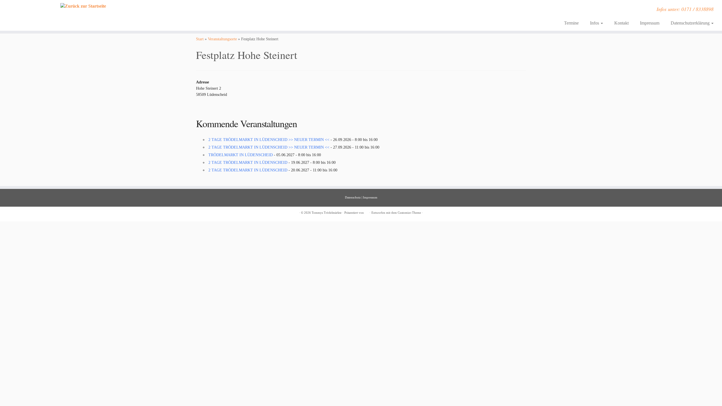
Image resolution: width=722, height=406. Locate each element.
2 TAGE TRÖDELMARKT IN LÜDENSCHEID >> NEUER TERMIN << (268, 140)
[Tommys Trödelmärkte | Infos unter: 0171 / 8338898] (83, 6)
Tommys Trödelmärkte (327, 212)
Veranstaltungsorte (222, 39)
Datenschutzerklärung (691, 23)
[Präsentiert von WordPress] (367, 212)
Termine (571, 23)
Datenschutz (353, 197)
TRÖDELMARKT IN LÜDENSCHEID (240, 155)
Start (200, 39)
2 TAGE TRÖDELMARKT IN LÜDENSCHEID (247, 162)
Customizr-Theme (409, 212)
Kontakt (621, 23)
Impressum (649, 23)
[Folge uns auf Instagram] (203, 11)
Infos (595, 23)
